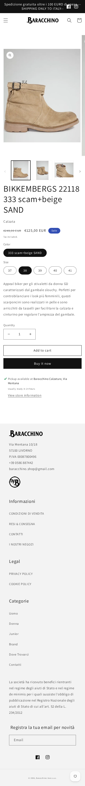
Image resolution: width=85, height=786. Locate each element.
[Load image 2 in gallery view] (42, 170)
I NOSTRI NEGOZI (21, 544)
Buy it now (42, 363)
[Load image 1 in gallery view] (20, 170)
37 (10, 270)
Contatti (15, 665)
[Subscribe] (71, 740)
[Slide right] (80, 171)
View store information (24, 395)
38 (25, 270)
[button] (6, 20)
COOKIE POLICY (20, 584)
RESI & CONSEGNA (22, 524)
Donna (14, 624)
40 (55, 270)
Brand (13, 644)
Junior (14, 634)
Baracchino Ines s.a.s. (46, 778)
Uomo (13, 613)
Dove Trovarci (19, 654)
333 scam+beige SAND (25, 253)
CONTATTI (16, 534)
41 (70, 270)
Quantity (9, 325)
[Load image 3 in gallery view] (64, 170)
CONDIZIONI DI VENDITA (26, 513)
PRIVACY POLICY (21, 574)
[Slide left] (5, 171)
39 (40, 270)
